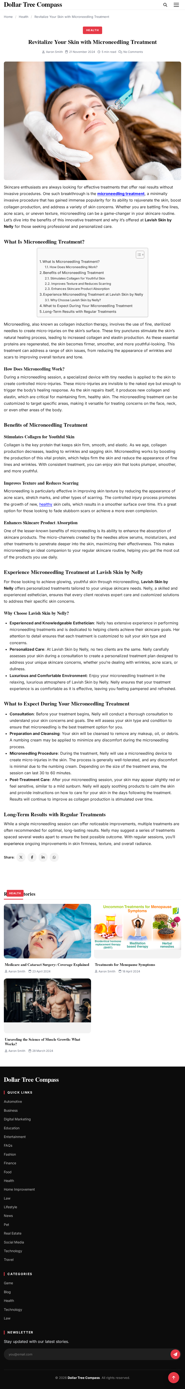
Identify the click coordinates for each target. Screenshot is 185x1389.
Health (23, 17)
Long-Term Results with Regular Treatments (79, 311)
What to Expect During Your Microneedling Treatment (87, 306)
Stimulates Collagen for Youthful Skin (77, 278)
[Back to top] (173, 1377)
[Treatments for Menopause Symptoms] (137, 931)
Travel (8, 1259)
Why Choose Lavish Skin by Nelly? (75, 300)
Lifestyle (10, 1207)
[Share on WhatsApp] (54, 857)
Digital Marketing (17, 1119)
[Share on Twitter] (21, 857)
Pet (6, 1224)
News (8, 1216)
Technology (13, 1251)
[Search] (165, 5)
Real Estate (12, 1233)
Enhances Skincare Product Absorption (80, 289)
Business (11, 1110)
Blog (7, 1292)
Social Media (14, 1242)
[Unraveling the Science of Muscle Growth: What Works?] (47, 1005)
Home (8, 17)
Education (12, 1128)
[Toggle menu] (176, 5)
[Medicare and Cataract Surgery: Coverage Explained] (47, 931)
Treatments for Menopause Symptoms (125, 964)
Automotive (13, 1101)
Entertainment (15, 1137)
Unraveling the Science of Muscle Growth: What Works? (42, 1042)
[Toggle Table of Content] (137, 255)
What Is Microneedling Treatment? (71, 261)
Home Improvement (19, 1189)
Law (7, 1198)
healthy (45, 504)
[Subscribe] (175, 1354)
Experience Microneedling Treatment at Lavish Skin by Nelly (93, 294)
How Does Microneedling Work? (74, 267)
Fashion (10, 1154)
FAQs (8, 1145)
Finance (10, 1163)
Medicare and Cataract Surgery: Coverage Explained (47, 964)
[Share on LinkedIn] (43, 857)
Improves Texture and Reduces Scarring (81, 284)
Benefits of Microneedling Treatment (73, 273)
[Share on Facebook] (32, 857)
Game (8, 1283)
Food (8, 1172)
